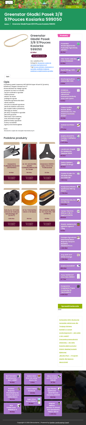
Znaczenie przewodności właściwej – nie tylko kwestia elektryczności (68, 342)
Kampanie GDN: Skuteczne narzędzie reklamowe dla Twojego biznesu (69, 323)
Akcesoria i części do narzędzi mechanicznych (40, 64)
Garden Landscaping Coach (59, 422)
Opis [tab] (7, 76)
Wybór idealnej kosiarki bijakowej (68, 350)
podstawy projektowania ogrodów (41, 71)
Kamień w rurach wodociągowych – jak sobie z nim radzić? (69, 333)
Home (6, 24)
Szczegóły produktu (39, 56)
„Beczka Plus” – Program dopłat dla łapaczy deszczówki (68, 359)
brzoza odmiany (39, 67)
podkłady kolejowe (43, 69)
